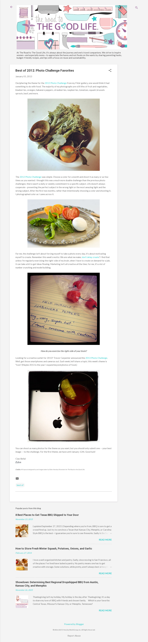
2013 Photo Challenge (96, 358)
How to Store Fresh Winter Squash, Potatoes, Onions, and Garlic (53, 548)
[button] (110, 71)
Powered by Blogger (74, 624)
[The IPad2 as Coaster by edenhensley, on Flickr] (63, 441)
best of (20, 485)
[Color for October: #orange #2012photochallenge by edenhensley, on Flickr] (63, 344)
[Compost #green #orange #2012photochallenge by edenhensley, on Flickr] (63, 170)
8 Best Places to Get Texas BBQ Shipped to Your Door (47, 514)
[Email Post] (17, 479)
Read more (105, 539)
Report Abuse (74, 635)
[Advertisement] (129, 107)
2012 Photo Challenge (56, 83)
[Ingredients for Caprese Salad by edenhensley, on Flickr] (63, 246)
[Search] (136, 7)
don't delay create (90, 257)
